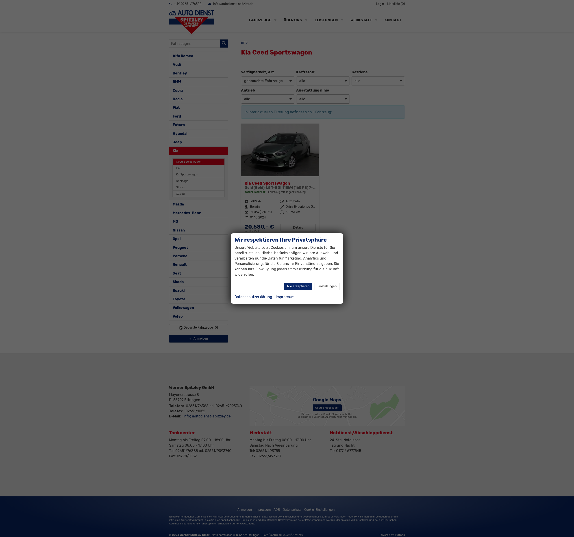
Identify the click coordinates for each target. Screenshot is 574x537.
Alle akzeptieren (298, 286)
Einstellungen (327, 286)
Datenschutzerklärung (253, 297)
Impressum (285, 297)
